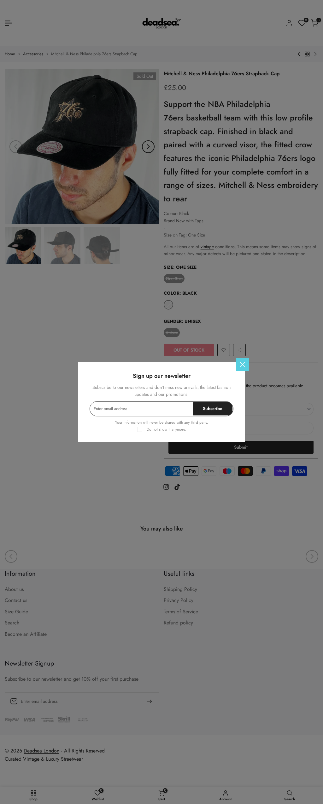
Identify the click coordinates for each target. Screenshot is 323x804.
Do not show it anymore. (166, 429)
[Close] (242, 364)
